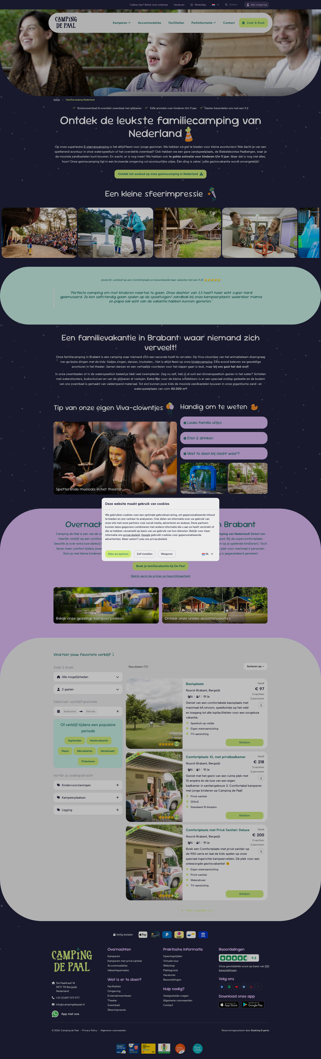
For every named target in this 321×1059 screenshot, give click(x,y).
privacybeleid (131, 535)
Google (145, 535)
